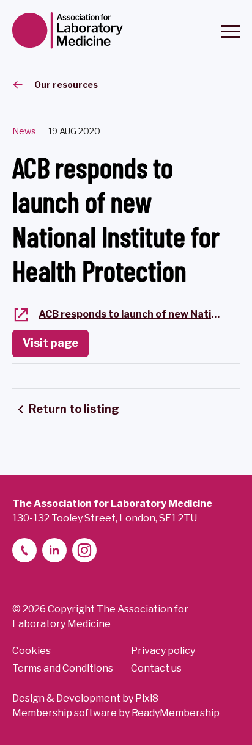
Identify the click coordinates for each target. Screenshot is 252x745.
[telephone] (24, 550)
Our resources (66, 84)
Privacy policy (163, 650)
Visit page (50, 342)
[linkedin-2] (54, 550)
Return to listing (74, 408)
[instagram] (84, 550)
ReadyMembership (176, 713)
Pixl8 (146, 698)
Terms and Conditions (62, 668)
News (24, 131)
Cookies (31, 650)
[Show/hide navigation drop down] (230, 31)
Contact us (156, 668)
